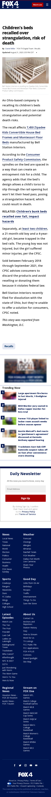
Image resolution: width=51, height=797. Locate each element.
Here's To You (8, 677)
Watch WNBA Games (29, 743)
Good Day (29, 579)
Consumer (7, 559)
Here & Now (8, 680)
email (36, 765)
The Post (6, 628)
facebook (14, 765)
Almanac (27, 548)
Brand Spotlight (30, 658)
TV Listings (28, 641)
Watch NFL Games (28, 696)
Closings (27, 542)
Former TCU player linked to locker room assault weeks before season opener (33, 421)
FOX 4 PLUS (28, 651)
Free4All (6, 632)
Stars (4, 593)
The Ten (6, 625)
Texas (5, 542)
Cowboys (6, 583)
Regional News (7, 689)
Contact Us (28, 618)
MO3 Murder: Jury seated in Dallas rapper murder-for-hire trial (33, 409)
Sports (6, 579)
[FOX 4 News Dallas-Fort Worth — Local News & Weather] (10, 4)
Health (5, 565)
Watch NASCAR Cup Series (30, 714)
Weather (28, 534)
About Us (29, 614)
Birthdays (27, 586)
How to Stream (30, 634)
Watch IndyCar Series (30, 720)
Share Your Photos (28, 566)
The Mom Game (9, 673)
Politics (5, 555)
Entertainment (29, 596)
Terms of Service (27, 514)
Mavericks (6, 589)
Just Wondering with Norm (9, 669)
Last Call (6, 635)
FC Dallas (6, 596)
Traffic (26, 593)
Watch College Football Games (30, 702)
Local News (7, 538)
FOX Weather (29, 555)
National (6, 545)
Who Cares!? (8, 654)
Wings (5, 600)
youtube (31, 765)
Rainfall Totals (29, 552)
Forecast (27, 538)
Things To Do (29, 600)
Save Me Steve (30, 603)
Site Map (27, 661)
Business (6, 562)
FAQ (25, 631)
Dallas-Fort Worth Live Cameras (31, 560)
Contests (27, 654)
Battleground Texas (8, 646)
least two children (34, 229)
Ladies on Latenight (6, 640)
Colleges (6, 603)
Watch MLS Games (28, 749)
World (5, 548)
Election (5, 552)
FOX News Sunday (7, 570)
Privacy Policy (28, 511)
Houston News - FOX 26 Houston (9, 696)
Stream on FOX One (30, 689)
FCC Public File (30, 644)
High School (7, 607)
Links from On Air (31, 583)
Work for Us (28, 637)
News (5, 534)
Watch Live (37, 5)
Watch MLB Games (28, 708)
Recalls (37, 48)
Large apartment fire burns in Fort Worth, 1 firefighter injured (33, 396)
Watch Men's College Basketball (29, 727)
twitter (20, 765)
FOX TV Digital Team (25, 48)
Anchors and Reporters (29, 623)
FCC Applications (31, 648)
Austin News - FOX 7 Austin (8, 702)
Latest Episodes (7, 615)
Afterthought (8, 657)
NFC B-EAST (8, 660)
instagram (25, 765)
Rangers (6, 586)
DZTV (5, 664)
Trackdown (7, 650)
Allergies (27, 545)
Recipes (26, 589)
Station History (30, 627)
